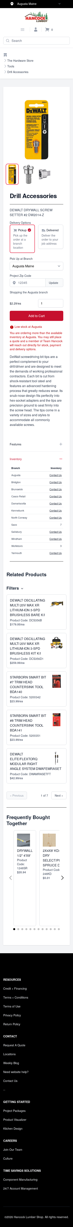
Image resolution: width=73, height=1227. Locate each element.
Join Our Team (12, 1149)
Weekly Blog (11, 1063)
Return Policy (11, 1024)
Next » (59, 795)
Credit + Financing (15, 988)
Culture (8, 1158)
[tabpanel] (36, 130)
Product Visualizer (14, 1120)
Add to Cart (36, 315)
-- (4, 1090)
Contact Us (55, 475)
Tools (10, 66)
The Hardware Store (20, 60)
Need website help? (16, 1072)
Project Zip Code (20, 276)
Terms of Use (11, 1006)
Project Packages (14, 1111)
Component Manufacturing (20, 1179)
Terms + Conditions (15, 997)
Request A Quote (14, 1045)
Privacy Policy (12, 1015)
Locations (9, 1054)
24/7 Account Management (20, 1188)
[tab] (12, 174)
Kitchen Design (13, 1128)
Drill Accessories (17, 72)
